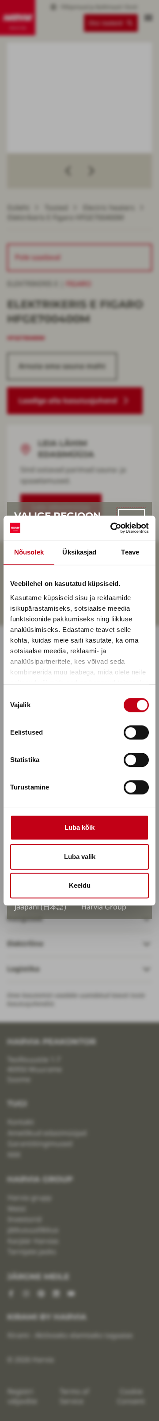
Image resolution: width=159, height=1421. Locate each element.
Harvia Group (103, 907)
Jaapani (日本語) (40, 907)
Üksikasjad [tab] (79, 552)
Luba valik (79, 856)
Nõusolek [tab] (29, 552)
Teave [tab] (130, 552)
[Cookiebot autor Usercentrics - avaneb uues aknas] (112, 528)
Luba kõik (79, 827)
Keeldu (80, 885)
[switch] (136, 732)
